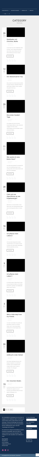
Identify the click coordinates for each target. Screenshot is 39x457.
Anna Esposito (10, 43)
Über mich (31, 10)
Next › (11, 409)
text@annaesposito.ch (6, 443)
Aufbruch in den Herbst (15, 355)
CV (9, 13)
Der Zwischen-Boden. (14, 381)
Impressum (18, 455)
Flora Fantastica (5, 10)
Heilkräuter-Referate (15, 10)
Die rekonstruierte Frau (15, 77)
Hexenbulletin (24, 10)
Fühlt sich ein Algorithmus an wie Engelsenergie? (13, 196)
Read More (10, 91)
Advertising (9, 80)
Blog (5, 13)
